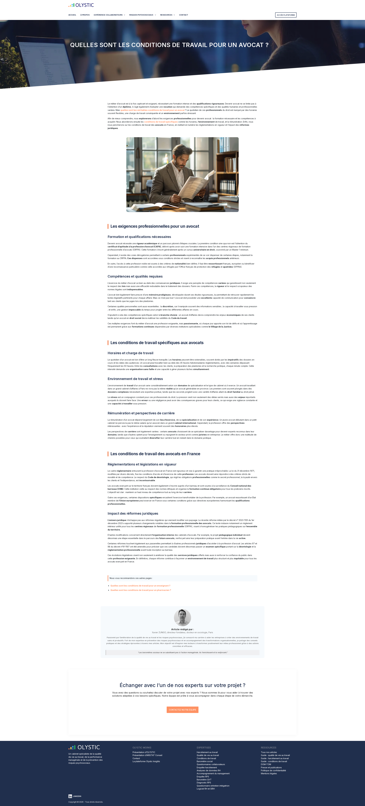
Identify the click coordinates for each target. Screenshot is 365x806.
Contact (136, 758)
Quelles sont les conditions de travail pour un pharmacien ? (140, 590)
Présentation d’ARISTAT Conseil (147, 755)
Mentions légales (269, 773)
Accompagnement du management (213, 773)
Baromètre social (205, 761)
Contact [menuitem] (183, 15)
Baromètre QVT (204, 779)
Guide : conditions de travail (274, 761)
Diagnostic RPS (204, 782)
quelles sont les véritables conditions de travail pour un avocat (152, 110)
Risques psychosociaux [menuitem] (141, 15)
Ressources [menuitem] (166, 15)
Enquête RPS (203, 776)
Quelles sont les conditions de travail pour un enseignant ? (140, 585)
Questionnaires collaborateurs (211, 764)
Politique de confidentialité (273, 770)
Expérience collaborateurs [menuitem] (108, 15)
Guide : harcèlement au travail (275, 758)
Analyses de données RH (209, 770)
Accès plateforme (286, 15)
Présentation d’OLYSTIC (144, 752)
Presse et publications (271, 767)
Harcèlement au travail (207, 752)
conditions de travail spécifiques (161, 122)
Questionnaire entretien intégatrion (213, 785)
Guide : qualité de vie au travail (275, 755)
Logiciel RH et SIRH (206, 788)
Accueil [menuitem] (72, 15)
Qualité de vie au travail (208, 755)
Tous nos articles (269, 752)
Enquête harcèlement (207, 767)
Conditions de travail (206, 758)
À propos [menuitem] (85, 15)
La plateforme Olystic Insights (146, 761)
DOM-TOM (266, 764)
